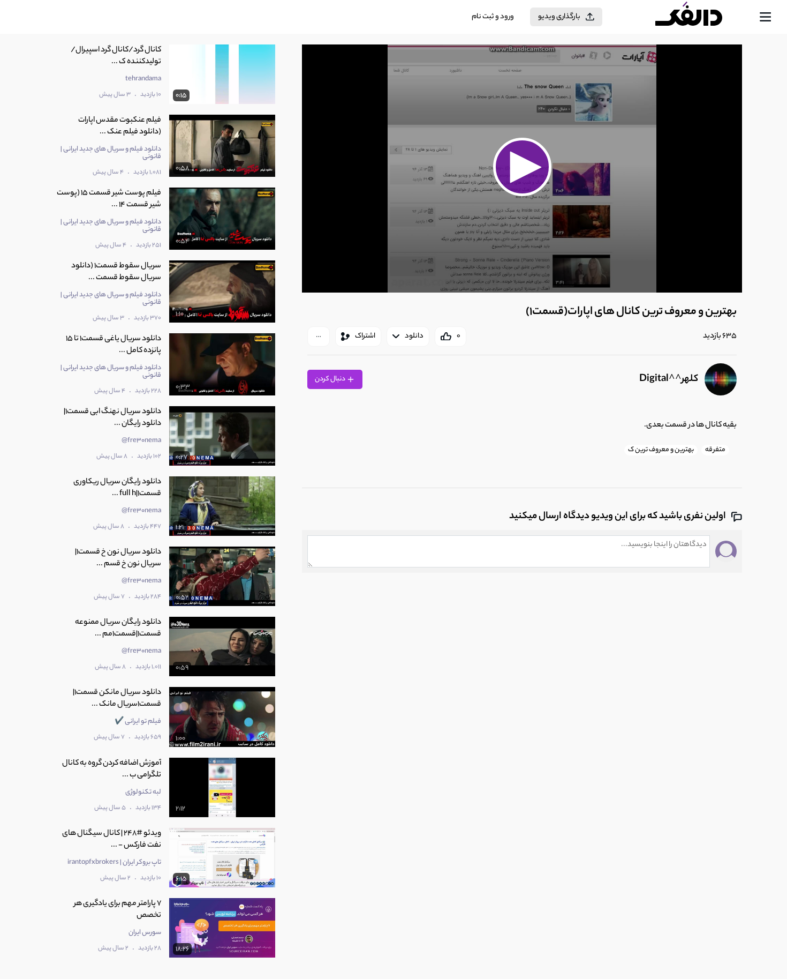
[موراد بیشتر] (318, 336)
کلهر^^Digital (668, 379)
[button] (522, 167)
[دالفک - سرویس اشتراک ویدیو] (698, 17)
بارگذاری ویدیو (559, 17)
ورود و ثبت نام (493, 17)
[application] (522, 168)
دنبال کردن (330, 379)
